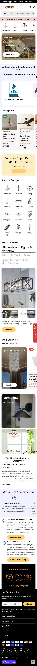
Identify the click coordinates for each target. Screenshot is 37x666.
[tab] (18, 249)
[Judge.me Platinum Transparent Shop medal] (18, 577)
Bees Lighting (12, 658)
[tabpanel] (18, 321)
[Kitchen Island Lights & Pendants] (18, 288)
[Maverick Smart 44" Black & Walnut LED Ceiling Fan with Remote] (26, 122)
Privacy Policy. (9, 611)
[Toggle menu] (3, 7)
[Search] (33, 13)
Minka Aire (6, 131)
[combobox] (18, 13)
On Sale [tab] (5, 343)
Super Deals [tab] (14, 343)
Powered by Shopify (24, 658)
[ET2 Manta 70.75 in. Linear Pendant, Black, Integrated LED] (31, 314)
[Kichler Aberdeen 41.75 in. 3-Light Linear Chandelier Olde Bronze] (6, 314)
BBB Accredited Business (14, 100)
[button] (3, 19)
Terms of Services (29, 609)
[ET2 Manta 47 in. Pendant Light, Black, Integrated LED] (14, 314)
